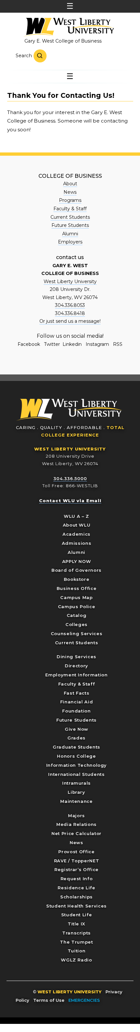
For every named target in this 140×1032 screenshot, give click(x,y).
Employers (70, 242)
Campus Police (76, 606)
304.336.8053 (70, 305)
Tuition (77, 950)
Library (76, 792)
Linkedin (72, 344)
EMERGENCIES (84, 1000)
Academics (77, 534)
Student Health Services (76, 905)
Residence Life (76, 887)
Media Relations (76, 824)
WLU (69, 410)
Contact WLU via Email (70, 500)
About (70, 184)
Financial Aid (76, 701)
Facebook (29, 344)
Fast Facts (77, 693)
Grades (76, 737)
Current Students (70, 217)
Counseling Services (76, 633)
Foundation (76, 710)
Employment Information (76, 674)
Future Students (70, 225)
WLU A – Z (76, 516)
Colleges (76, 624)
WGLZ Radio (76, 959)
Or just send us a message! (70, 321)
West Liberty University (68, 27)
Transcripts (76, 932)
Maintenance (76, 801)
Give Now (76, 729)
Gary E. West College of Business (63, 41)
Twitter (52, 344)
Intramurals (76, 783)
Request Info (77, 878)
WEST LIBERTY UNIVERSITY (70, 448)
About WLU (77, 525)
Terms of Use (48, 1000)
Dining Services (76, 656)
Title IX (76, 923)
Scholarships (76, 896)
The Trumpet (76, 942)
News (70, 192)
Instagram (97, 344)
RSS (117, 344)
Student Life (76, 914)
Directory (76, 665)
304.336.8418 (70, 313)
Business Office (77, 588)
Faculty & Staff (70, 209)
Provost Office (76, 851)
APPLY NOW (76, 561)
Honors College (76, 756)
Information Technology (76, 765)
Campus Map (76, 597)
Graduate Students (76, 747)
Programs (70, 200)
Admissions (76, 543)
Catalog (77, 615)
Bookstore (77, 579)
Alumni (70, 234)
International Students (76, 774)
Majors (76, 815)
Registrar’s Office (76, 869)
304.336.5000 (70, 478)
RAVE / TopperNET (76, 860)
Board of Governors (76, 570)
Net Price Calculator (76, 833)
